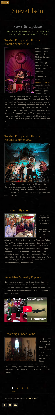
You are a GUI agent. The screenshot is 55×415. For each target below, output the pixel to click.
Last (14, 391)
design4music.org (30, 399)
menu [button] (5, 2)
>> (42, 388)
